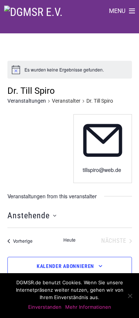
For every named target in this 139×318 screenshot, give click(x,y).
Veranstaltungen (26, 101)
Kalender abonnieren (65, 266)
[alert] (64, 70)
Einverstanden (45, 307)
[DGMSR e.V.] (33, 12)
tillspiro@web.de (102, 169)
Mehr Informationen (88, 307)
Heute (69, 240)
